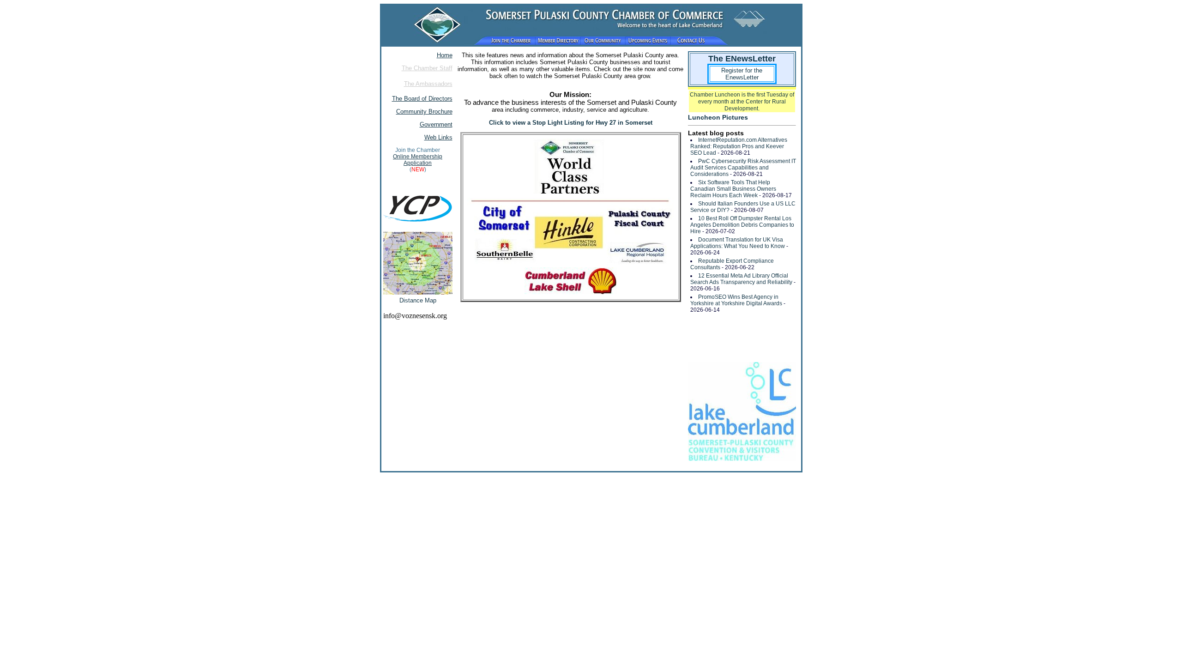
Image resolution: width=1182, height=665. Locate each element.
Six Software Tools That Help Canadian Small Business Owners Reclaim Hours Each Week (733, 189)
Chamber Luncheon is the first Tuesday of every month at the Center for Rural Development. (742, 101)
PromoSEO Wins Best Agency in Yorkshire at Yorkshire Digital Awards (736, 300)
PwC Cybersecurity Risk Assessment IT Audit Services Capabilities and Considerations (743, 167)
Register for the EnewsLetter (741, 74)
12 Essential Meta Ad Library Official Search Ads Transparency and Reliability (741, 278)
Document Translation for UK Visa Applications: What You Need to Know (737, 242)
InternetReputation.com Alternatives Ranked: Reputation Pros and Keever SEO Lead (738, 146)
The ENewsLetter (742, 58)
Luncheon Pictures (718, 117)
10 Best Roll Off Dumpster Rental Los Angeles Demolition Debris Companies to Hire (742, 225)
